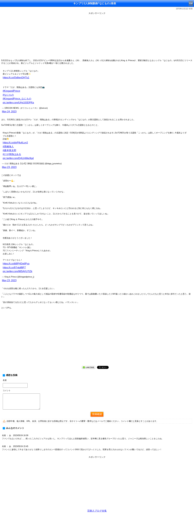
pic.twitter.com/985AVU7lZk (17, 271)
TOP (191, 3)
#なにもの (8, 95)
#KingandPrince (11, 91)
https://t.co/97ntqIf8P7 (14, 267)
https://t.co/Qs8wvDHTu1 (16, 77)
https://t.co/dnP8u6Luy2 (15, 142)
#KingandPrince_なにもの (17, 98)
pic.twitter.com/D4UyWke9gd (18, 158)
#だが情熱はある (12, 154)
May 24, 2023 (9, 111)
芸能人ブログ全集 (97, 510)
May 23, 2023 (9, 167)
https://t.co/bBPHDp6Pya (16, 263)
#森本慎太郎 (9, 150)
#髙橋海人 (8, 146)
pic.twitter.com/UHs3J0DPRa (18, 102)
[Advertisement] (97, 36)
